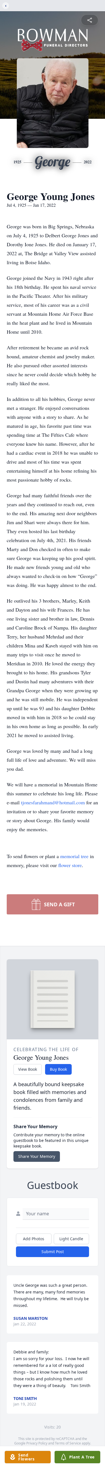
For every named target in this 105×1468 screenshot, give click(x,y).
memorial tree (74, 856)
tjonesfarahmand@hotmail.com (53, 802)
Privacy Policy (36, 1443)
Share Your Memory (36, 1156)
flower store (70, 865)
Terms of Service (68, 1443)
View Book (27, 1069)
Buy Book (58, 1069)
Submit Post (52, 1251)
